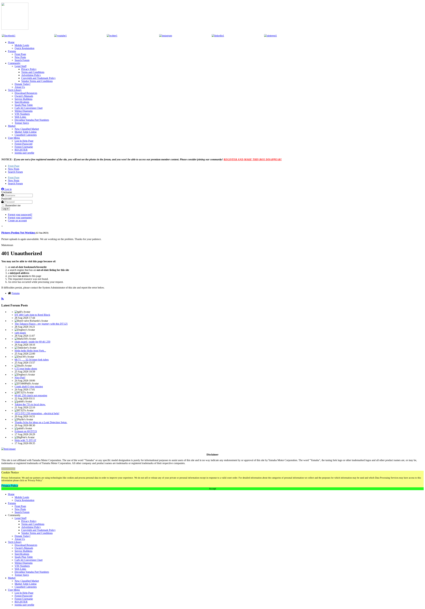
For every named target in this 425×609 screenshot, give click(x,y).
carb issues (20, 332)
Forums (12, 51)
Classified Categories (26, 134)
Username (6, 192)
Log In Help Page (24, 140)
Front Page (20, 54)
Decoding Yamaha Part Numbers (32, 120)
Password (6, 198)
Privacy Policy (29, 69)
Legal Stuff (20, 66)
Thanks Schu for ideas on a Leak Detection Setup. (41, 422)
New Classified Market (27, 128)
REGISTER (21, 149)
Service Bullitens (23, 99)
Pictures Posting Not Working (18, 232)
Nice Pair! (20, 377)
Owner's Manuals (24, 96)
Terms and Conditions (32, 72)
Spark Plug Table (24, 105)
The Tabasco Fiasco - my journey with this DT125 (41, 323)
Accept (212, 488)
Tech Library (15, 90)
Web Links (20, 117)
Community (14, 63)
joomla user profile (24, 152)
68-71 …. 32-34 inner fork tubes (32, 359)
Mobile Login (22, 45)
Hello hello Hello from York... (30, 350)
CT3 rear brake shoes (26, 368)
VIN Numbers (22, 114)
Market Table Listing (26, 131)
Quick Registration (24, 48)
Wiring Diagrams (24, 111)
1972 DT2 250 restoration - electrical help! (37, 413)
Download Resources (26, 93)
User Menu (14, 137)
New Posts (20, 57)
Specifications (22, 102)
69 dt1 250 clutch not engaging (31, 395)
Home (11, 42)
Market (11, 125)
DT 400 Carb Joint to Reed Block (32, 314)
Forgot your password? (20, 214)
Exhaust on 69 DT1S (26, 431)
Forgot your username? (20, 217)
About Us (20, 87)
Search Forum (22, 60)
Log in (5, 208)
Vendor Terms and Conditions (37, 81)
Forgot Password (23, 143)
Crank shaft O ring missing (29, 386)
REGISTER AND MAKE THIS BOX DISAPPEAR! (253, 159)
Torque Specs (22, 123)
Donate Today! (22, 84)
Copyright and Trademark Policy (38, 78)
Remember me (13, 205)
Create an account (17, 220)
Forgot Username (24, 146)
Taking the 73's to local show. (30, 404)
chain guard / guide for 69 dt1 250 (32, 341)
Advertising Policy (31, 75)
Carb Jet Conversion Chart (28, 108)
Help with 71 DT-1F (25, 440)
